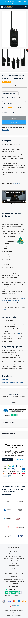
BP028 (6, 305)
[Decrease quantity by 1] (9, 112)
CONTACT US (20, 459)
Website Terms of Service (14, 561)
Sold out (14, 118)
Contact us (16, 183)
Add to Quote (14, 122)
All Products (14, 551)
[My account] (22, 7)
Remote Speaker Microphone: (12, 99)
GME (3, 85)
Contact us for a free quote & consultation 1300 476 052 (14, 2)
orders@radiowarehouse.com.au (14, 579)
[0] (25, 7)
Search (14, 568)
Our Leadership (14, 554)
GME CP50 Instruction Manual (11, 380)
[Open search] (19, 7)
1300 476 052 (14, 577)
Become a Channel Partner (14, 556)
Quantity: (4, 112)
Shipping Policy (14, 565)
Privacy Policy (14, 563)
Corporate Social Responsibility (14, 558)
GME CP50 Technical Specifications (12, 382)
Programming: (12, 90)
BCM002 (5, 309)
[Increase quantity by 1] (17, 112)
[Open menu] (2, 7)
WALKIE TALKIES (7, 459)
